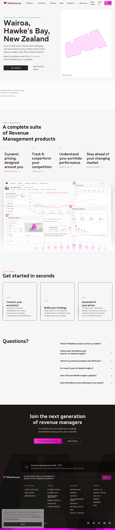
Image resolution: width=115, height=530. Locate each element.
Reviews (53, 3)
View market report (41, 67)
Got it (23, 524)
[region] (86, 43)
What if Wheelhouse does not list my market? (80, 344)
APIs (71, 510)
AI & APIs (41, 3)
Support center (99, 493)
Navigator (52, 503)
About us (96, 496)
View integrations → (8, 96)
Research (70, 3)
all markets (35, 56)
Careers (96, 499)
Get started (108, 3)
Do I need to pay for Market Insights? (76, 368)
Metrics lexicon (76, 507)
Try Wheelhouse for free (48, 441)
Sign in (100, 3)
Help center (29, 493)
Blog (95, 505)
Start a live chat (31, 490)
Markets (73, 493)
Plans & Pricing (54, 507)
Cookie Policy (36, 517)
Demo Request (30, 496)
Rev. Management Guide (77, 500)
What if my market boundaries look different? (80, 361)
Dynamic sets (53, 493)
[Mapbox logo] (67, 75)
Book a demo (72, 441)
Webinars (97, 502)
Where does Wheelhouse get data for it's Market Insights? (73, 352)
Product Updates (77, 513)
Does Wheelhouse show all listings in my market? (82, 383)
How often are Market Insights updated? (78, 376)
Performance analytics (53, 496)
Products (29, 3)
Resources (83, 3)
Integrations (75, 490)
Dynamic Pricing (54, 490)
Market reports (54, 500)
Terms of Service (13, 519)
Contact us (97, 490)
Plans (62, 3)
